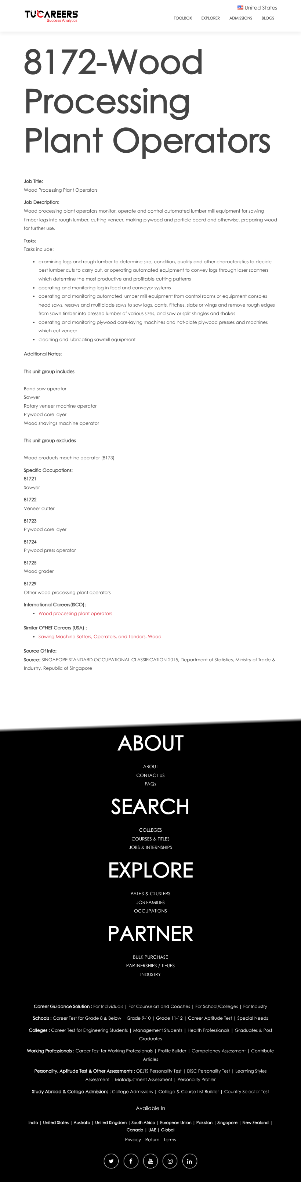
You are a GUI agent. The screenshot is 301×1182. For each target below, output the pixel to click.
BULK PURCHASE (150, 957)
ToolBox (183, 18)
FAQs (150, 784)
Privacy (133, 1139)
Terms (170, 1139)
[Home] (51, 18)
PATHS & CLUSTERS (150, 893)
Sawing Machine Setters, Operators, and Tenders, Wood (100, 636)
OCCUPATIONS (150, 911)
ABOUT (150, 766)
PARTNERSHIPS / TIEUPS (150, 965)
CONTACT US (150, 775)
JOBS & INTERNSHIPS (150, 847)
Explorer (211, 18)
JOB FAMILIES (150, 902)
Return (152, 1139)
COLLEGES (150, 830)
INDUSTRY (150, 974)
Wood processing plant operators (75, 613)
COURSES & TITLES (150, 839)
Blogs (268, 18)
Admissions (240, 18)
